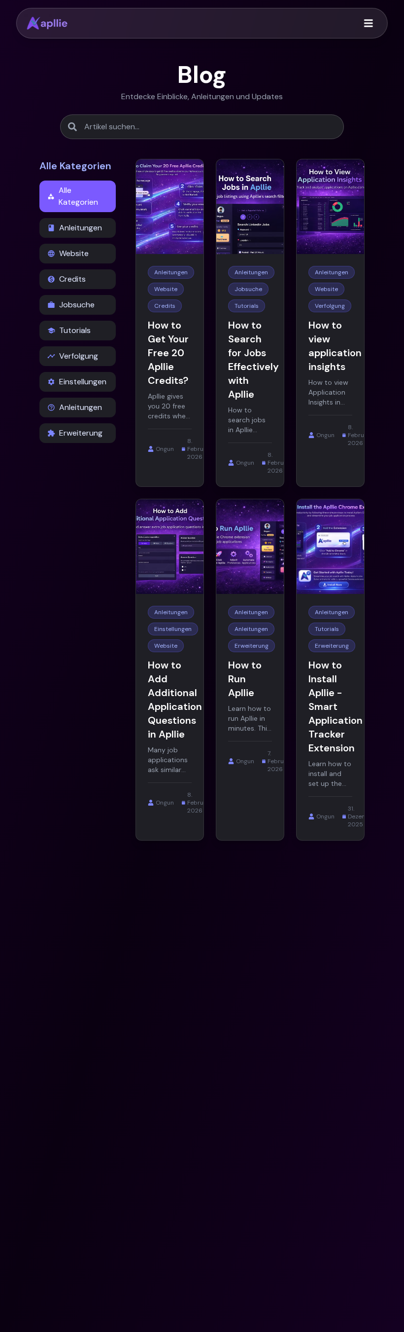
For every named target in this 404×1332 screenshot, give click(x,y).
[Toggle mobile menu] (368, 23)
